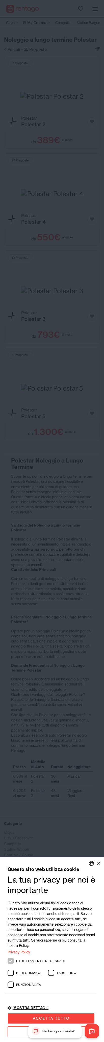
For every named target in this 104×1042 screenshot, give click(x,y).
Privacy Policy (19, 952)
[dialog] (52, 949)
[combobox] (91, 863)
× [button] (98, 863)
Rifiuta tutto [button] (51, 1031)
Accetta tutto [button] (51, 1018)
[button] (52, 1008)
